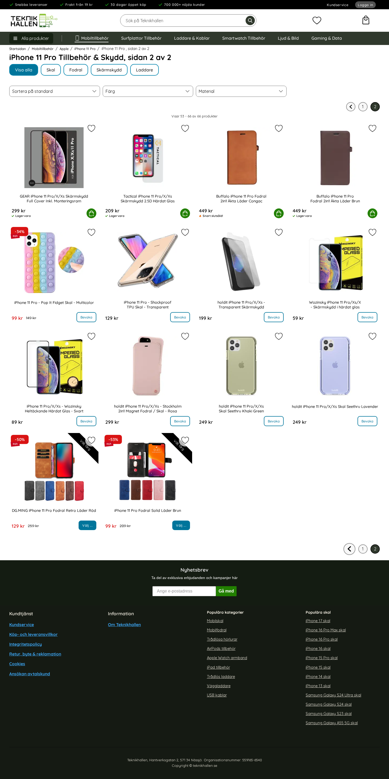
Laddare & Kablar (192, 38)
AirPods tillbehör (221, 648)
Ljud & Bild (288, 38)
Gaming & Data (326, 38)
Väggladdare (218, 686)
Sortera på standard (32, 91)
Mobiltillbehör (94, 38)
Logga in (365, 5)
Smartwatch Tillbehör (243, 38)
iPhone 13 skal (318, 686)
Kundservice (337, 5)
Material (206, 91)
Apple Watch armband (227, 657)
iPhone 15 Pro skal (322, 657)
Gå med (226, 591)
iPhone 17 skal (318, 620)
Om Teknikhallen (124, 624)
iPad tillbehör (218, 667)
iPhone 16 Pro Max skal (326, 630)
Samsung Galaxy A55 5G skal (332, 723)
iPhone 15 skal (318, 667)
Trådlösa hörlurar (222, 639)
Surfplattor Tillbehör (141, 38)
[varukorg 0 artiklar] (366, 20)
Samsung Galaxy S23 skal (329, 713)
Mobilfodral (217, 630)
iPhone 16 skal (318, 648)
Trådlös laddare (221, 676)
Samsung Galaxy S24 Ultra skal (333, 695)
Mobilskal (215, 620)
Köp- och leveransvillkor (33, 634)
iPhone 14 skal (318, 676)
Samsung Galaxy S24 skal (329, 704)
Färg (110, 91)
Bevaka (86, 317)
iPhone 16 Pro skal (322, 639)
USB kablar (217, 695)
